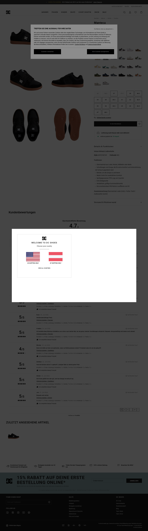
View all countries (44, 268)
